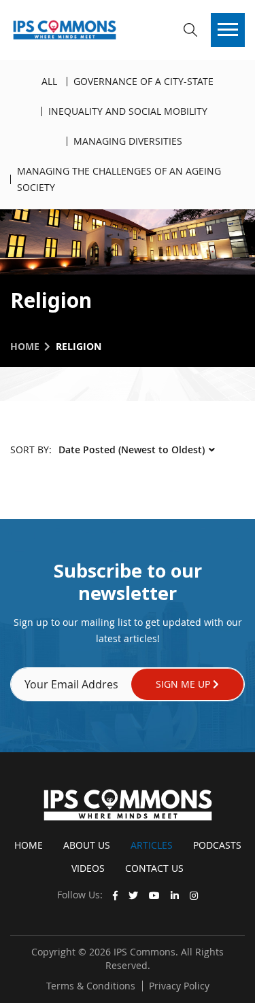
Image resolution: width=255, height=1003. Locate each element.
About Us (86, 845)
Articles (152, 845)
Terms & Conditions (90, 985)
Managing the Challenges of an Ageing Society (119, 179)
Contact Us (154, 868)
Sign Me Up (184, 684)
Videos (88, 868)
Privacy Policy (179, 985)
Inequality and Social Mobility (127, 111)
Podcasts (217, 845)
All (49, 81)
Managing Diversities (127, 141)
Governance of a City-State (143, 81)
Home (24, 346)
